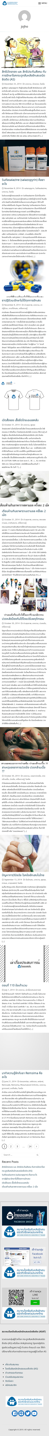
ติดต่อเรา (9, 1381)
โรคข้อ (42, 84)
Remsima (15, 1085)
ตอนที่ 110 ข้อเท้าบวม (14, 985)
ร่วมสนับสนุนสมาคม (14, 1377)
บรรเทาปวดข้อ (36, 776)
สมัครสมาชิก (11, 1385)
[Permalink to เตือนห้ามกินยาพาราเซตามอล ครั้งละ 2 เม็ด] (24, 489)
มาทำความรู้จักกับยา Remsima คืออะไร (22, 1075)
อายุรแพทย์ (12, 883)
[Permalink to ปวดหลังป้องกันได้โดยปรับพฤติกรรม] (24, 596)
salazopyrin (29, 188)
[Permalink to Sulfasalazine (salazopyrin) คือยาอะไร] (24, 157)
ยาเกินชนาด (12, 523)
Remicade (6, 1085)
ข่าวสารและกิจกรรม (14, 1373)
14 (30, 1146)
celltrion (33, 1081)
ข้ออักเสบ (29, 879)
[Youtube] (34, 1413)
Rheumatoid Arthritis (29, 1085)
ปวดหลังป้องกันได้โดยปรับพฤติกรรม (23, 619)
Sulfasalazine (40, 188)
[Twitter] (28, 1413)
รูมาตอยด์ (5, 1088)
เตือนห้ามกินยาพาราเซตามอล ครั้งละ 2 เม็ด (24, 513)
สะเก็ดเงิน (13, 1088)
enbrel (40, 1081)
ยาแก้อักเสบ (13, 308)
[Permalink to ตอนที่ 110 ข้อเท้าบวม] (24, 963)
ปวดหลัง (42, 623)
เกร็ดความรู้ (23, 308)
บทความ (28, 84)
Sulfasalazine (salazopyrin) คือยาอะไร (23, 182)
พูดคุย (33, 425)
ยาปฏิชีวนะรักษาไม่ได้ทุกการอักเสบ (21, 300)
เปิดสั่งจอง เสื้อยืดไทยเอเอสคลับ (20, 420)
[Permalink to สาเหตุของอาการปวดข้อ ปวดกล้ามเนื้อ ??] (24, 745)
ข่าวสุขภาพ (28, 305)
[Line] (21, 1413)
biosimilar (24, 1081)
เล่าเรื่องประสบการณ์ (33, 990)
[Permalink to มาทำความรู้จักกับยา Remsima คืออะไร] (24, 1051)
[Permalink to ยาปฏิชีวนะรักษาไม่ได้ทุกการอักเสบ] (24, 278)
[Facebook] (15, 1413)
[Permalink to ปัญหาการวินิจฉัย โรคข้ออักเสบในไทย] (24, 853)
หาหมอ (4, 883)
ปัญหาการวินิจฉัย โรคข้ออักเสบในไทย (23, 875)
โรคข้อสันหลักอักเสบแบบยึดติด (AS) (21, 1368)
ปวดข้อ (12, 779)
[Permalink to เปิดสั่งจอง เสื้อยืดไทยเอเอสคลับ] (24, 398)
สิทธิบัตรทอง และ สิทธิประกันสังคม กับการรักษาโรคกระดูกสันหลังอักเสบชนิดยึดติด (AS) (24, 76)
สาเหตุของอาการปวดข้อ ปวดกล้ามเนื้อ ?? (23, 769)
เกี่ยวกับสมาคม (12, 1364)
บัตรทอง (35, 84)
